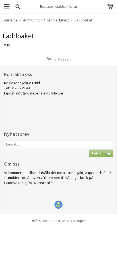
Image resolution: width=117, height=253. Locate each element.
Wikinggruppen (74, 220)
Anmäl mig (100, 153)
